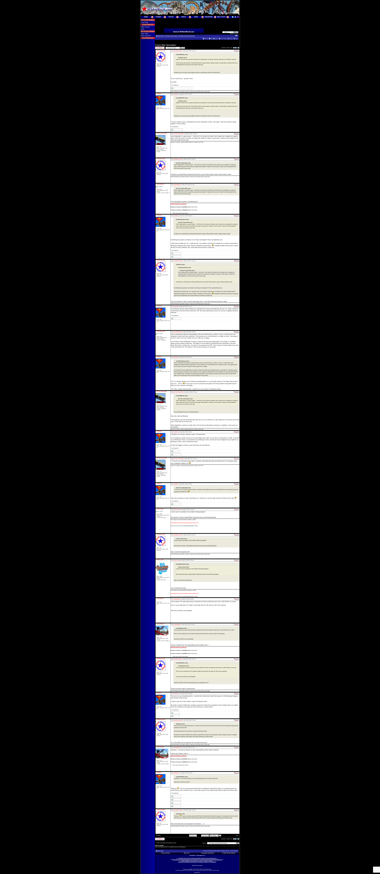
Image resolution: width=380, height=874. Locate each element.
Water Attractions (146, 35)
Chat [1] (206, 38)
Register (231, 38)
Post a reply (158, 47)
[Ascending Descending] (215, 835)
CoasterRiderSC (177, 184)
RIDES (196, 17)
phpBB (190, 869)
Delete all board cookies (214, 850)
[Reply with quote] (236, 51)
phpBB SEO (197, 872)
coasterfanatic (176, 599)
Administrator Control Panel (197, 865)
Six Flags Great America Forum (187, 36)
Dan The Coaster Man (178, 133)
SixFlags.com (219, 860)
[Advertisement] (148, 75)
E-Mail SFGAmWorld (228, 853)
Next (237, 835)
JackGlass (176, 94)
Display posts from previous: (182, 835)
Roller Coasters (145, 27)
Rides (142, 29)
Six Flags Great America (171, 36)
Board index (161, 36)
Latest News (144, 22)
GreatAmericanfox (177, 50)
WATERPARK (209, 17)
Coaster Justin (176, 509)
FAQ (211, 38)
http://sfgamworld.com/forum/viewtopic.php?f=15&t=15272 (184, 522)
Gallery (216, 38)
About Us (187, 853)
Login (236, 38)
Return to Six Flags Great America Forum (166, 842)
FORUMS (158, 17)
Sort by (199, 835)
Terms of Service (212, 870)
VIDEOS (183, 17)
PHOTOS (171, 17)
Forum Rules (223, 38)
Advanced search (234, 33)
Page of (229, 47)
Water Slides (144, 33)
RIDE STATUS (221, 17)
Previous (158, 835)
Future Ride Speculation (165, 45)
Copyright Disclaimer (207, 853)
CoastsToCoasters (177, 331)
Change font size (236, 35)
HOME (146, 17)
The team (205, 850)
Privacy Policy (165, 853)
